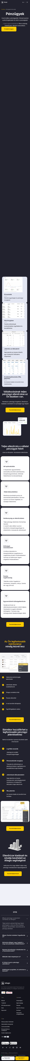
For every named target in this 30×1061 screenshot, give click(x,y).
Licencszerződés (5, 1026)
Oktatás (18, 1005)
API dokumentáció (5, 1005)
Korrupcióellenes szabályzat (5, 1029)
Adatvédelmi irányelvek (7, 1024)
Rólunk (3, 1000)
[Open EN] (24, 2)
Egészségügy (19, 1003)
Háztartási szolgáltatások (20, 1013)
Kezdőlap (3, 9)
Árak (2, 1007)
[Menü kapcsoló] (27, 2)
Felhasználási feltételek (7, 1021)
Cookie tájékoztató (6, 1032)
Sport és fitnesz (20, 1007)
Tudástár (3, 1003)
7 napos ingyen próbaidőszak (11, 23)
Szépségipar (19, 1000)
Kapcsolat (3, 1010)
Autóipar (18, 1010)
